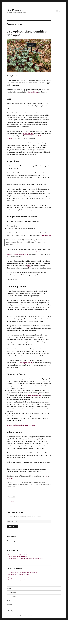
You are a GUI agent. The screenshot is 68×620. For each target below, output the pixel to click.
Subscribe (12, 526)
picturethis (23, 484)
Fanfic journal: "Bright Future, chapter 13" (18, 578)
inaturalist (10, 484)
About (9, 588)
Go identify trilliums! (24, 363)
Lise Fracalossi (15, 10)
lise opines (16, 484)
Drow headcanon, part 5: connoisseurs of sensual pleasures (22, 572)
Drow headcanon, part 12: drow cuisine (17, 556)
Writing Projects (12, 592)
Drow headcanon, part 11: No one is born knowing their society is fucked (25, 558)
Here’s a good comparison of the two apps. (21, 425)
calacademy (23, 482)
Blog (17, 482)
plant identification (36, 484)
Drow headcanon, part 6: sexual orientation (18, 574)
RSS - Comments (12, 503)
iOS (46, 476)
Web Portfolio (11, 596)
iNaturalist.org (33, 92)
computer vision (28, 133)
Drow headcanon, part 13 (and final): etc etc (18, 555)
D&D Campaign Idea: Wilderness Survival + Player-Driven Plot (23, 576)
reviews (12, 486)
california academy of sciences (36, 482)
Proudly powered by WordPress (24, 615)
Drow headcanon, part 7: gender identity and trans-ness (21, 580)
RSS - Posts (11, 501)
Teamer (9, 604)
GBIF (29, 266)
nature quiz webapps (34, 395)
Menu (57, 11)
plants (45, 484)
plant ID (28, 484)
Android (9, 478)
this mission (46, 235)
